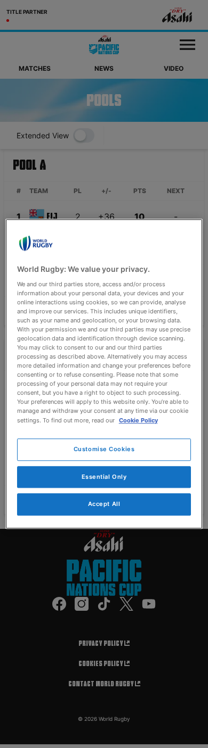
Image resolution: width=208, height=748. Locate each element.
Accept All (104, 504)
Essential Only (104, 476)
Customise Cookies (104, 449)
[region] (104, 374)
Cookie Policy (138, 420)
